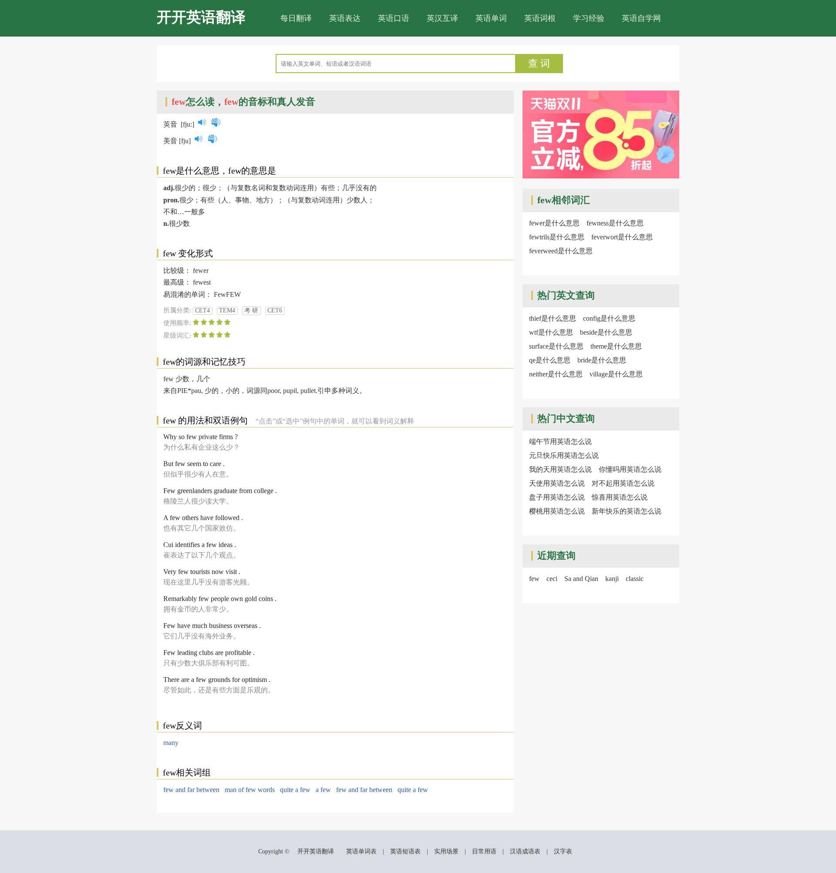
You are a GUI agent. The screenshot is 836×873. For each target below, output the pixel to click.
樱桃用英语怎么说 (557, 511)
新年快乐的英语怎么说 (626, 511)
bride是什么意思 (601, 360)
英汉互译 (442, 18)
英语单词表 (361, 851)
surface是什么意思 (556, 346)
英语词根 (540, 18)
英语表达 (345, 18)
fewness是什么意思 (615, 223)
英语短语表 (405, 851)
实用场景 (446, 851)
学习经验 (588, 18)
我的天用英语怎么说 (560, 469)
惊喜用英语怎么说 (619, 497)
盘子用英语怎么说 (557, 497)
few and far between (191, 789)
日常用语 (484, 851)
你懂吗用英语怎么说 (630, 469)
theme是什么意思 (616, 346)
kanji (612, 578)
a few (323, 789)
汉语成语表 (525, 851)
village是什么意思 (616, 374)
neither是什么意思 (556, 374)
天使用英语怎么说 (557, 483)
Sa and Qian (581, 578)
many (171, 742)
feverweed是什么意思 (561, 251)
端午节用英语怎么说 (560, 441)
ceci (551, 578)
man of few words (250, 789)
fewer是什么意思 (554, 223)
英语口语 (393, 18)
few (534, 578)
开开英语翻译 (201, 17)
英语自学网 (641, 18)
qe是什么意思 (549, 360)
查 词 (539, 63)
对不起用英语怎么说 (623, 483)
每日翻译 (296, 18)
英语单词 (491, 18)
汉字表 (563, 851)
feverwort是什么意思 (622, 237)
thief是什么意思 (552, 318)
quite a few (295, 789)
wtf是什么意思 (551, 332)
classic (635, 578)
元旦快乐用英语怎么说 (564, 455)
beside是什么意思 (606, 332)
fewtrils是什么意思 (556, 237)
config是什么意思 (609, 318)
